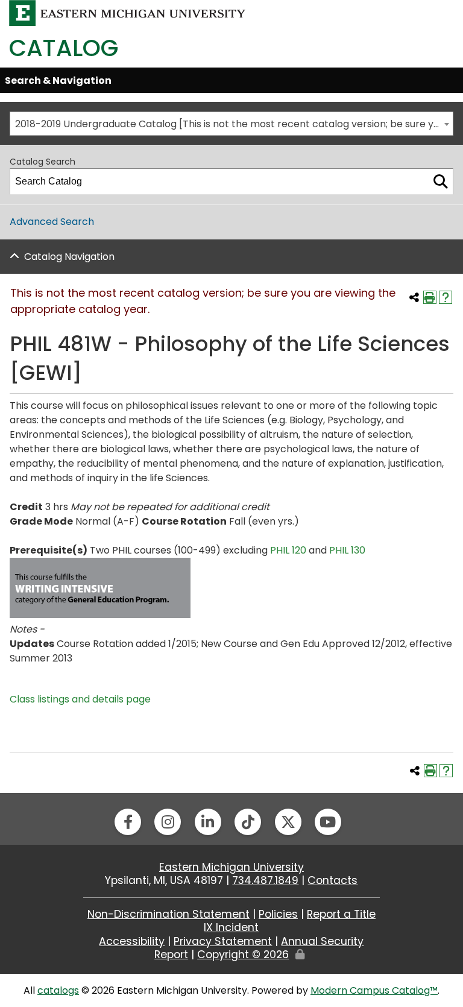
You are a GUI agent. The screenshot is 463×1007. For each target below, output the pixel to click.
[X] (288, 822)
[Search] (440, 181)
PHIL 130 (347, 550)
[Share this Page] (414, 297)
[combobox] (231, 124)
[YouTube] (328, 822)
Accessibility (132, 941)
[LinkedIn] (208, 822)
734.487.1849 (265, 880)
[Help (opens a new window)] (445, 297)
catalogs (58, 990)
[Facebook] (128, 822)
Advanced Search (52, 222)
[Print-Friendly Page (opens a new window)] (429, 297)
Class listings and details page (80, 699)
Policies (278, 914)
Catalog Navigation (69, 257)
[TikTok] (248, 822)
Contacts (332, 880)
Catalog (63, 48)
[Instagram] (167, 822)
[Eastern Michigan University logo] (127, 12)
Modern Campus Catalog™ (374, 990)
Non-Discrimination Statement (168, 914)
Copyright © (243, 954)
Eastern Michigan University (231, 867)
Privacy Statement (223, 941)
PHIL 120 (288, 550)
